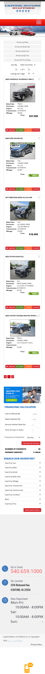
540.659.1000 (26, 571)
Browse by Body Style (22, 47)
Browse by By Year (22, 55)
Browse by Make (22, 42)
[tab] (22, 42)
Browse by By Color (22, 51)
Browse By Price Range (22, 60)
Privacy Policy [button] (36, 644)
